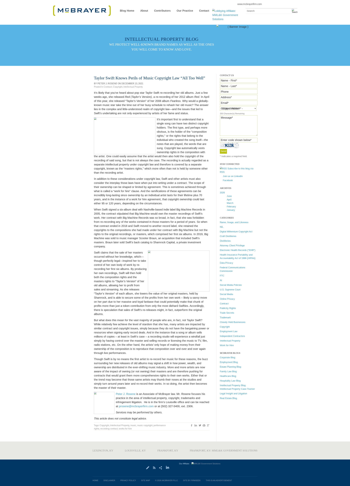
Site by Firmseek (192, 480)
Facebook (228, 180)
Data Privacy (226, 263)
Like (191, 425)
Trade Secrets (227, 313)
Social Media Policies (231, 285)
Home (95, 480)
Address (226, 97)
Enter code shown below (236, 140)
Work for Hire (227, 345)
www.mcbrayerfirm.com (249, 4)
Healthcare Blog (228, 376)
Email (225, 102)
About (144, 11)
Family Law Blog (228, 371)
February (231, 206)
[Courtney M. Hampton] (135, 393)
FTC (222, 275)
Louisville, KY (135, 450)
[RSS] (154, 468)
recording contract (109, 429)
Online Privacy (227, 299)
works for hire (125, 429)
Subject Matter (230, 108)
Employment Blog (229, 362)
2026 (222, 192)
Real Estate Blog (228, 398)
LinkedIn (195, 425)
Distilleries (225, 241)
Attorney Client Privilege (232, 245)
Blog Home (127, 11)
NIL (221, 227)
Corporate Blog (227, 357)
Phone (225, 91)
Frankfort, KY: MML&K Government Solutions (223, 450)
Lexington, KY (103, 450)
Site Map (145, 480)
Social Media (226, 294)
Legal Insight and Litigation (233, 393)
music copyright (144, 425)
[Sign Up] (148, 468)
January (231, 210)
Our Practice (185, 11)
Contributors (162, 11)
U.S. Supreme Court (230, 289)
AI (221, 280)
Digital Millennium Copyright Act (236, 231)
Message (227, 117)
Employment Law (228, 331)
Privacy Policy (128, 480)
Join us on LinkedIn (233, 176)
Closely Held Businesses (232, 322)
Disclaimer (109, 480)
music (133, 425)
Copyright (225, 327)
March (230, 203)
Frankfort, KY (167, 450)
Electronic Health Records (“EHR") (237, 250)
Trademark (225, 317)
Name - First (229, 80)
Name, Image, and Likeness (234, 222)
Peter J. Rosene (107, 83)
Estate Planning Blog (230, 367)
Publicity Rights (228, 308)
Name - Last (229, 86)
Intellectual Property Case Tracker (237, 389)
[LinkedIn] (167, 468)
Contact (204, 11)
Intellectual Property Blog (233, 385)
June (229, 196)
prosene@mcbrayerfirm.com (136, 406)
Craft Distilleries (228, 236)
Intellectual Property (230, 340)
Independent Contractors (232, 336)
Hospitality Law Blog (230, 380)
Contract (224, 303)
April (229, 199)
